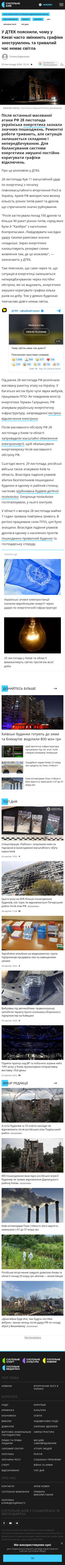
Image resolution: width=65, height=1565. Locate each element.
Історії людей (43, 1448)
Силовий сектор (13, 1448)
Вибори (7, 1421)
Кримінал (8, 1410)
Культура (40, 1410)
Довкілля (8, 1426)
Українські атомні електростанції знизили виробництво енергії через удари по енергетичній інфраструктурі (30, 603)
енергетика (34, 124)
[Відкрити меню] (62, 4)
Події (5, 1404)
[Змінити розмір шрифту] (61, 64)
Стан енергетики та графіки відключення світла (25, 14)
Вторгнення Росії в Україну (46, 1387)
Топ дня (25, 24)
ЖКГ (48, 19)
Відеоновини (10, 1470)
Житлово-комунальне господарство (16, 1433)
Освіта (38, 1415)
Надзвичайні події (46, 1421)
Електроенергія (10, 19)
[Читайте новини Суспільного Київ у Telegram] (16, 1523)
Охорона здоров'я (46, 1426)
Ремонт (25, 19)
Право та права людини (12, 1442)
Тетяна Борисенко (19, 56)
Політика (8, 1454)
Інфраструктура (44, 1431)
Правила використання (43, 1493)
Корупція (40, 1404)
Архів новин (42, 1486)
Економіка (9, 1415)
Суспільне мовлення (15, 1491)
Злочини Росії (9, 24)
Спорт (5, 1464)
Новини (7, 1385)
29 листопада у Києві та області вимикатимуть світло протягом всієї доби (28, 662)
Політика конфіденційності (13, 1501)
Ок (32, 1558)
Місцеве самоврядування (45, 1442)
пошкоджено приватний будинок (27, 538)
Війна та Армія (43, 1464)
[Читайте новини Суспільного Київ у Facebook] (4, 1523)
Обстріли (38, 19)
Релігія (38, 1454)
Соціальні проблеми (47, 1459)
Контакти (8, 1486)
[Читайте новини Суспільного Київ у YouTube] (10, 1523)
